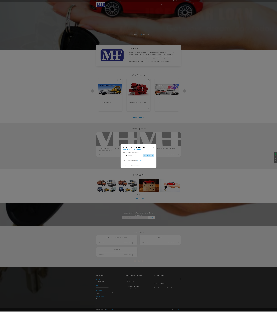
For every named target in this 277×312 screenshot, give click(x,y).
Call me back (149, 155)
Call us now (134, 163)
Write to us (139, 160)
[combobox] (125, 155)
